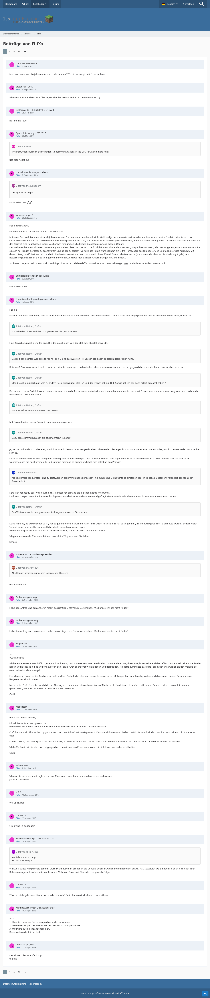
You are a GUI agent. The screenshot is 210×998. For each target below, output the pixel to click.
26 (19, 51)
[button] (170, 4)
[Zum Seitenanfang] (205, 993)
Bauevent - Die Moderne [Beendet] (34, 554)
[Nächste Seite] (25, 51)
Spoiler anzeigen (24, 192)
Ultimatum (21, 815)
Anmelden (188, 3)
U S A (19, 791)
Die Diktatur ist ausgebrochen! (32, 172)
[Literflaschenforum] (105, 19)
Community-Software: (105, 993)
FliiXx (18, 66)
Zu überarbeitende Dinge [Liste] (33, 275)
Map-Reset (21, 643)
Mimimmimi (22, 765)
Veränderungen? (24, 214)
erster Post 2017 (24, 86)
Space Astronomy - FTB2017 (31, 133)
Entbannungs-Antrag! (27, 620)
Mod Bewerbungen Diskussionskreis (35, 838)
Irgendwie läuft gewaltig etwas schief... (36, 298)
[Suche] (201, 4)
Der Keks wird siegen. (27, 63)
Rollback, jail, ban (25, 944)
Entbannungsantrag (26, 597)
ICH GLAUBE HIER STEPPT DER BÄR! (35, 109)
